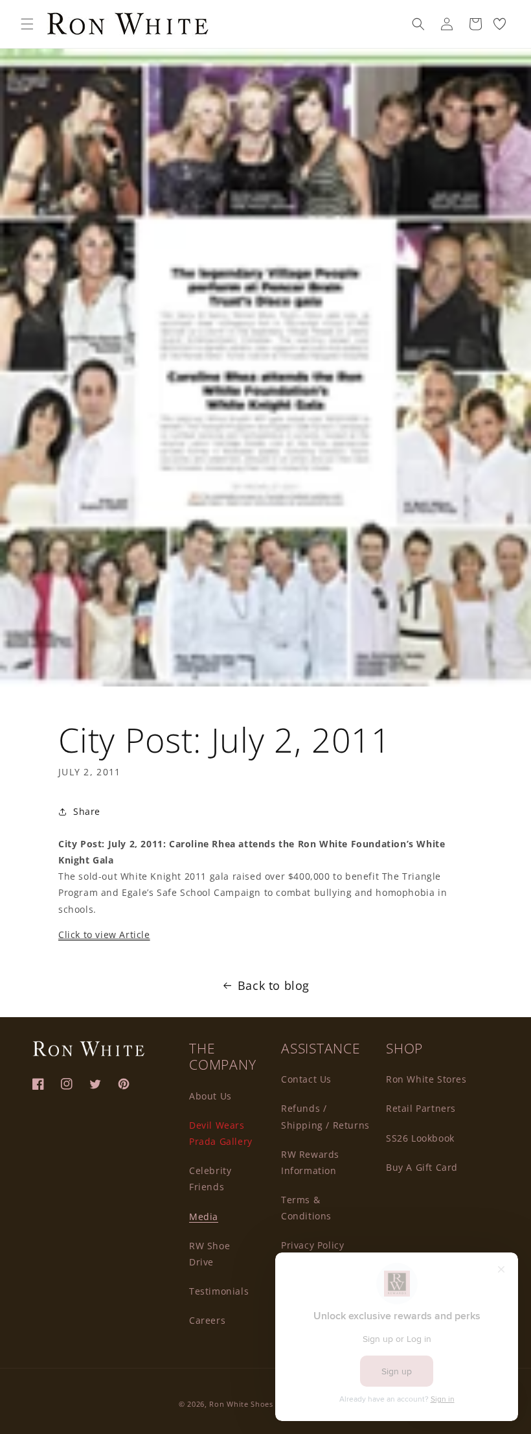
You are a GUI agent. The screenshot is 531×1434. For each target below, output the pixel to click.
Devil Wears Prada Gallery (221, 1133)
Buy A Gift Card (422, 1167)
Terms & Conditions (306, 1207)
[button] (27, 24)
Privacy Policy (312, 1245)
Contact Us (306, 1079)
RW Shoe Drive (209, 1254)
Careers (207, 1320)
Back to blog (274, 985)
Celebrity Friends (210, 1178)
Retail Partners (421, 1108)
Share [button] (86, 811)
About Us (210, 1096)
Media (203, 1216)
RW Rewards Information (310, 1162)
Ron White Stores (426, 1079)
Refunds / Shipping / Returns (325, 1116)
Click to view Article (104, 934)
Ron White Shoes (242, 1404)
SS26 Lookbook (420, 1138)
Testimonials (219, 1291)
